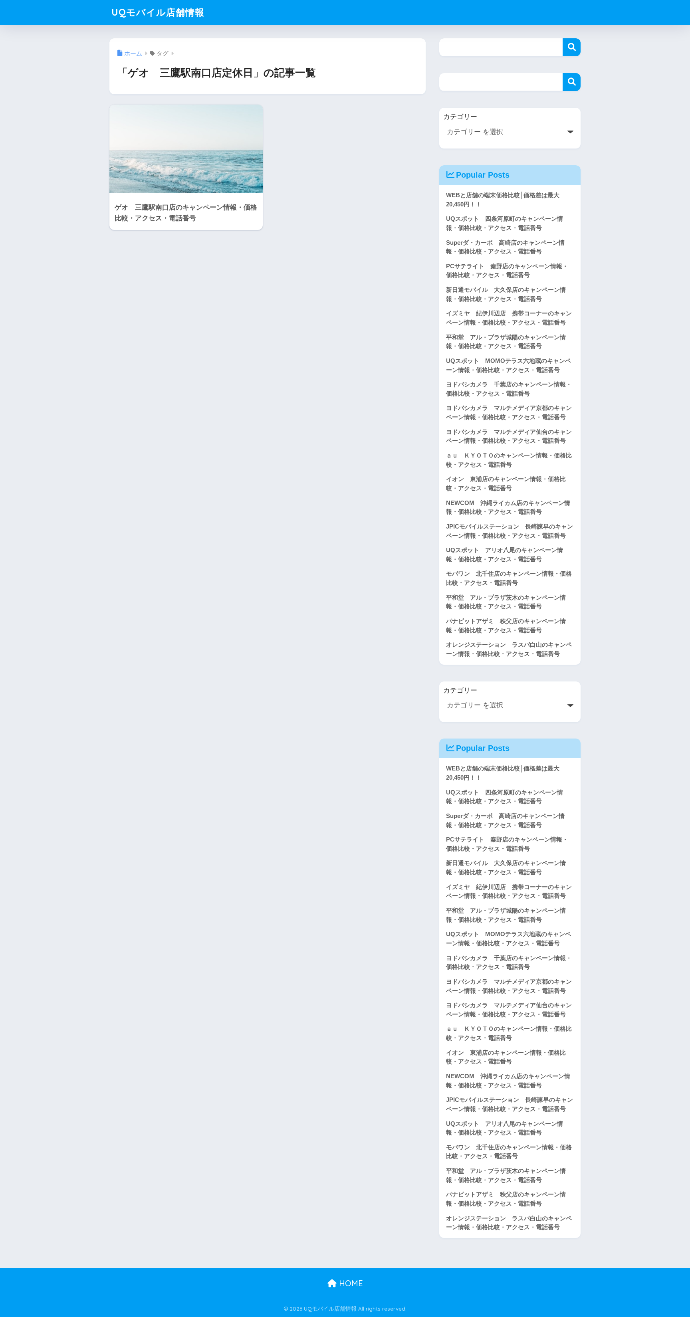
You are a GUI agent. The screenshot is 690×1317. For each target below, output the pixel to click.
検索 (572, 47)
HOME (350, 1283)
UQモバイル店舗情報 (157, 12)
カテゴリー (460, 117)
